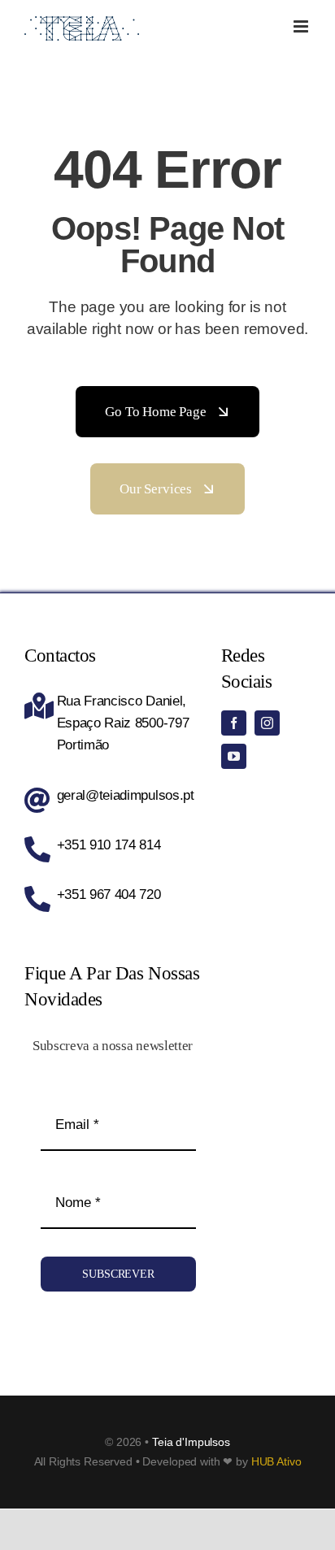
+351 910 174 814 (109, 845)
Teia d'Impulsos (191, 1441)
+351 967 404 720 (109, 894)
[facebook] (233, 723)
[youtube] (233, 756)
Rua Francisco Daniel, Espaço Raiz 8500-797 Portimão (123, 723)
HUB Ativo (276, 1461)
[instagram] (267, 723)
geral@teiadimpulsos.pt (125, 795)
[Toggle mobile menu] (302, 26)
